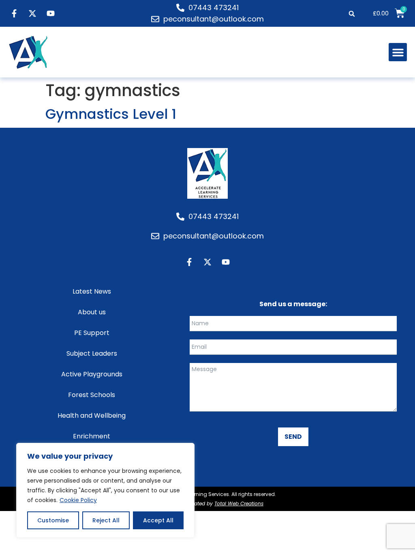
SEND (293, 436)
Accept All (158, 520)
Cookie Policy (78, 500)
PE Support (91, 332)
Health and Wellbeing (92, 415)
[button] (352, 14)
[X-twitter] (32, 13)
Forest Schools (91, 394)
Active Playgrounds (91, 374)
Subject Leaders (91, 353)
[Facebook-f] (14, 13)
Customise (53, 520)
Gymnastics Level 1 (110, 114)
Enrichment (91, 436)
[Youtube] (51, 13)
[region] (105, 490)
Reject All (106, 520)
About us (92, 312)
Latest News (92, 291)
